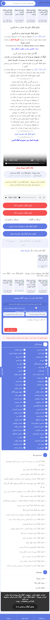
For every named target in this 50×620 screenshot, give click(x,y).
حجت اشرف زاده (38, 374)
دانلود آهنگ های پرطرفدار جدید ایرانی (23, 226)
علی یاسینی (18, 402)
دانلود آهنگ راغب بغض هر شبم (34, 538)
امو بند (42, 360)
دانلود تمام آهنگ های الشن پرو (34, 469)
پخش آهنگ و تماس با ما (25, 607)
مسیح (42, 437)
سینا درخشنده (39, 395)
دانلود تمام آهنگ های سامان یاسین (32, 474)
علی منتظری (40, 402)
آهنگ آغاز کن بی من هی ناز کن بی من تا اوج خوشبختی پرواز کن (25, 463)
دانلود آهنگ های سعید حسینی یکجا (33, 496)
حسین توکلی (18, 374)
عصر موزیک (40, 578)
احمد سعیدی (40, 357)
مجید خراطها (40, 420)
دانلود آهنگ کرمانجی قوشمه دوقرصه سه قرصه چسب (25, 515)
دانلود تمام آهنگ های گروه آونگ (33, 510)
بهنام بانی (41, 367)
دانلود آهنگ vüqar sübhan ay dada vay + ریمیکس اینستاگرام (24, 501)
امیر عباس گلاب (39, 364)
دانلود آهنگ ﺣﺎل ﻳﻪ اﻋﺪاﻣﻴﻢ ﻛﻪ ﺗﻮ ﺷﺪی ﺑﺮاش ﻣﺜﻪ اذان (26, 566)
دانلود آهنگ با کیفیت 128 (23, 213)
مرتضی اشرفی (17, 430)
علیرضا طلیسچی (38, 406)
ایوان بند (19, 364)
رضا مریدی (18, 385)
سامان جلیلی (40, 392)
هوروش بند (40, 448)
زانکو (42, 388)
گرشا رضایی (40, 416)
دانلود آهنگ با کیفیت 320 (23, 205)
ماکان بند (19, 416)
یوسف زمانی (18, 448)
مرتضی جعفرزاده (38, 434)
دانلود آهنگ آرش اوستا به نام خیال (33, 533)
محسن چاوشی (17, 423)
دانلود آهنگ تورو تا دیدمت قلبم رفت (32, 552)
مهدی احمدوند (39, 441)
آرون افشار (18, 350)
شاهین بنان (18, 395)
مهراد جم (41, 444)
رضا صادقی (40, 385)
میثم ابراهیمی (17, 444)
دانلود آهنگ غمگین (40, 69)
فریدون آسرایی (17, 409)
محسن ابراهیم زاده (37, 423)
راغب (20, 378)
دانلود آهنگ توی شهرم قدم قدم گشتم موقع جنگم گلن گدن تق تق (24, 485)
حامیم (20, 371)
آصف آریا (41, 353)
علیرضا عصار (37, 175)
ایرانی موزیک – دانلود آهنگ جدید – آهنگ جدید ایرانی (43, 2)
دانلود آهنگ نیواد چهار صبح (35, 542)
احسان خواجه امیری (15, 353)
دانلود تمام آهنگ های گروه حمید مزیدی (31, 505)
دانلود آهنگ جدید (40, 36)
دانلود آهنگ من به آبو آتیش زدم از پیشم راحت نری (27, 519)
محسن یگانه (18, 427)
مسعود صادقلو (17, 434)
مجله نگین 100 (39, 583)
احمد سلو (19, 357)
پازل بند (19, 367)
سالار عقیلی (18, 388)
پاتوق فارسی (40, 588)
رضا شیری (19, 381)
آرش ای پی (40, 350)
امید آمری (19, 360)
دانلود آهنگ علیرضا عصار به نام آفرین (25, 27)
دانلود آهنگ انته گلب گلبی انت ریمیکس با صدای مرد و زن (24, 491)
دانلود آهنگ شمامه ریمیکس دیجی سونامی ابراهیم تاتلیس (24, 479)
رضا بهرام (41, 381)
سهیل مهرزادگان (16, 392)
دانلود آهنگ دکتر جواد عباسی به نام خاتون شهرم (28, 528)
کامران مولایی (39, 413)
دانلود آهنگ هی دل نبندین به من (33, 556)
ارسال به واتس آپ (11, 219)
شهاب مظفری (39, 399)
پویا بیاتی (41, 371)
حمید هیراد (40, 378)
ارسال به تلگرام (34, 219)
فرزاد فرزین (40, 409)
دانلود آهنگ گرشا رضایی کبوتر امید (32, 561)
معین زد (19, 437)
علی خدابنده (18, 399)
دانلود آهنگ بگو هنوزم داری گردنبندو (32, 547)
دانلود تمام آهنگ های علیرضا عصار (23, 234)
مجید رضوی (18, 420)
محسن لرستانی (39, 427)
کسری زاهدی (18, 413)
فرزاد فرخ (19, 406)
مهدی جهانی (18, 441)
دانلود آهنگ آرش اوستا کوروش (34, 524)
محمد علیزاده (39, 430)
